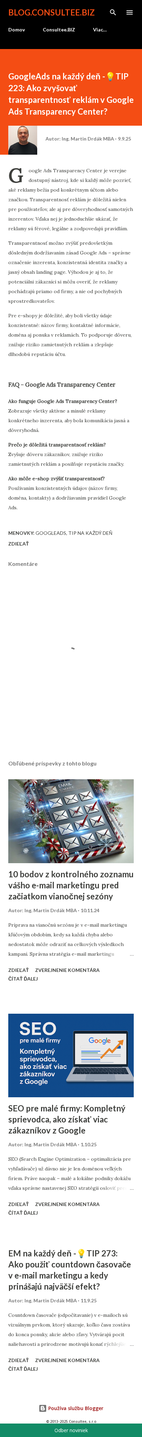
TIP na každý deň (90, 533)
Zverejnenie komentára (67, 970)
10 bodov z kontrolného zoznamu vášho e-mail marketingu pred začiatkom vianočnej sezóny (71, 885)
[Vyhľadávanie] (113, 12)
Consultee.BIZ (59, 29)
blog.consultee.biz (51, 12)
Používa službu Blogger (75, 1408)
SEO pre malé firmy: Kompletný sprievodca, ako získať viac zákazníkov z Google (66, 1119)
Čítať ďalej (23, 979)
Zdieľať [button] (18, 544)
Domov (16, 29)
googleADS (51, 533)
